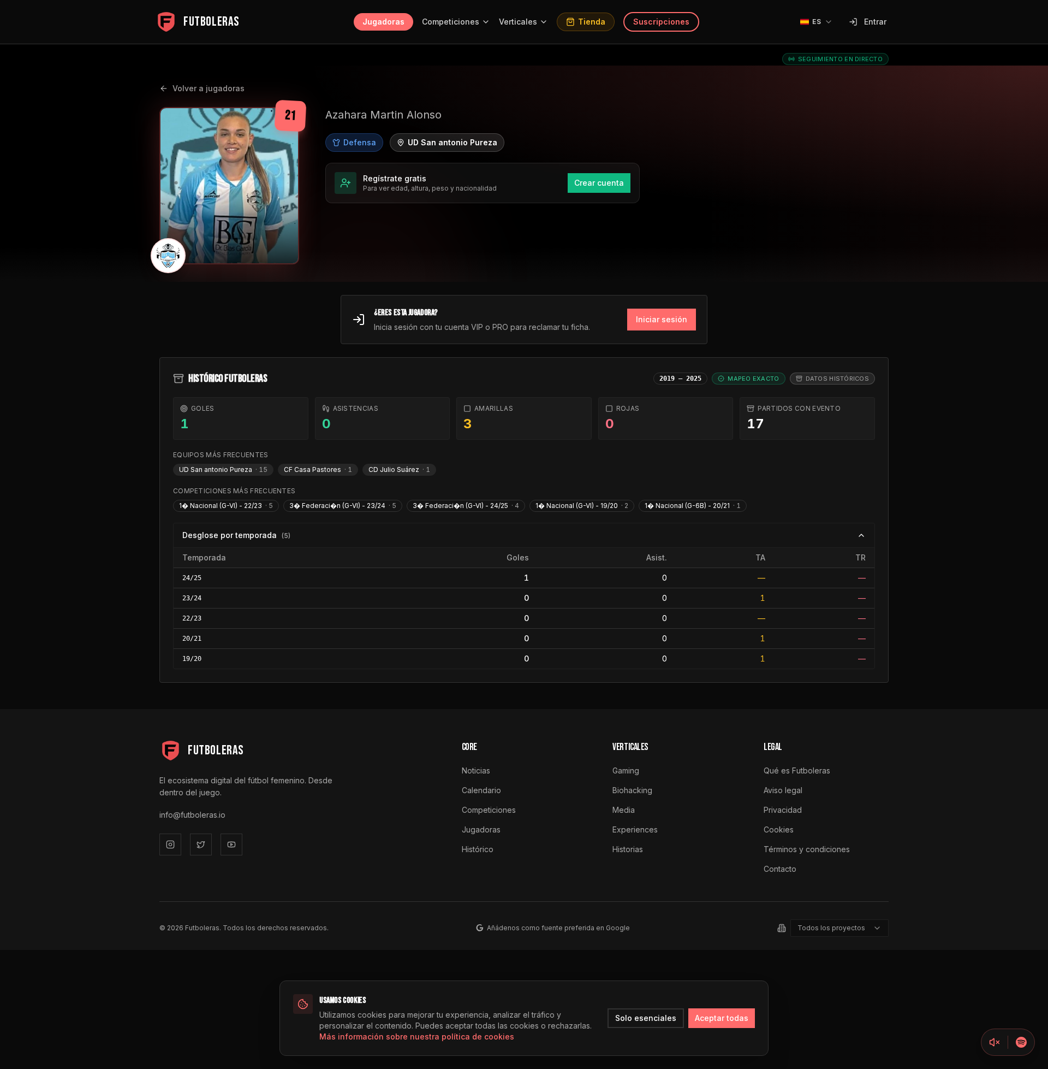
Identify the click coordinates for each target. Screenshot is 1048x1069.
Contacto (780, 868)
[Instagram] (170, 844)
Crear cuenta (599, 182)
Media (623, 809)
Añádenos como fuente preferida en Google (558, 928)
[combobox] (839, 928)
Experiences (635, 829)
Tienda (591, 21)
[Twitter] (201, 844)
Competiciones (450, 21)
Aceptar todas (721, 1018)
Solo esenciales (645, 1018)
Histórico (477, 849)
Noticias (476, 770)
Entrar (875, 21)
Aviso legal (783, 790)
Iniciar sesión (661, 319)
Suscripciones (661, 21)
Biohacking (632, 790)
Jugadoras (383, 21)
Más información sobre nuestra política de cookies (416, 1036)
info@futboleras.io (192, 814)
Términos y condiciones (807, 849)
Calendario (481, 790)
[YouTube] (231, 844)
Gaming (625, 770)
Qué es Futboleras (797, 770)
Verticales (518, 21)
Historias (627, 849)
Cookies (779, 829)
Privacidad (783, 809)
